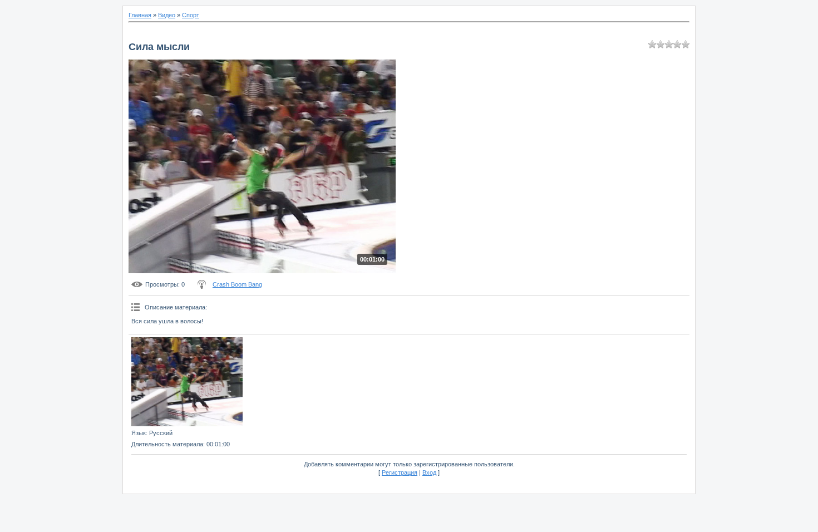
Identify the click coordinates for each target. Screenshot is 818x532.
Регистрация (399, 472)
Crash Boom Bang (237, 284)
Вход (429, 472)
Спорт (190, 15)
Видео (166, 15)
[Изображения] (187, 381)
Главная (140, 15)
